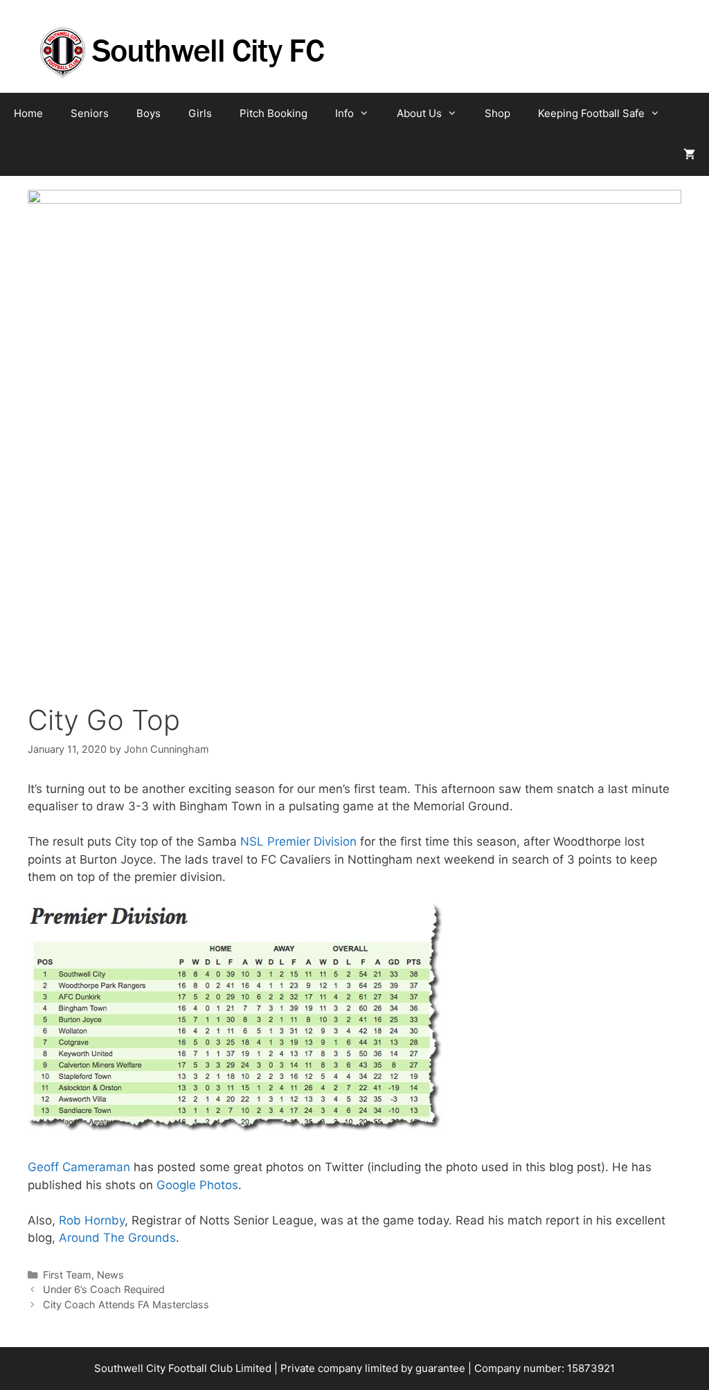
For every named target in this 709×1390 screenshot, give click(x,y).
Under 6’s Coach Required (104, 1289)
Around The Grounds (117, 1238)
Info (344, 113)
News (110, 1275)
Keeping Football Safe (591, 113)
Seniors (90, 113)
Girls (200, 113)
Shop (497, 113)
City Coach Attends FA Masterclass (126, 1304)
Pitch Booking (273, 113)
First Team (67, 1275)
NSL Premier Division (298, 841)
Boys (148, 113)
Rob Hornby (92, 1220)
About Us (419, 113)
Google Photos (197, 1185)
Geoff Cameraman (79, 1167)
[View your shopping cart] (689, 155)
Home (28, 113)
